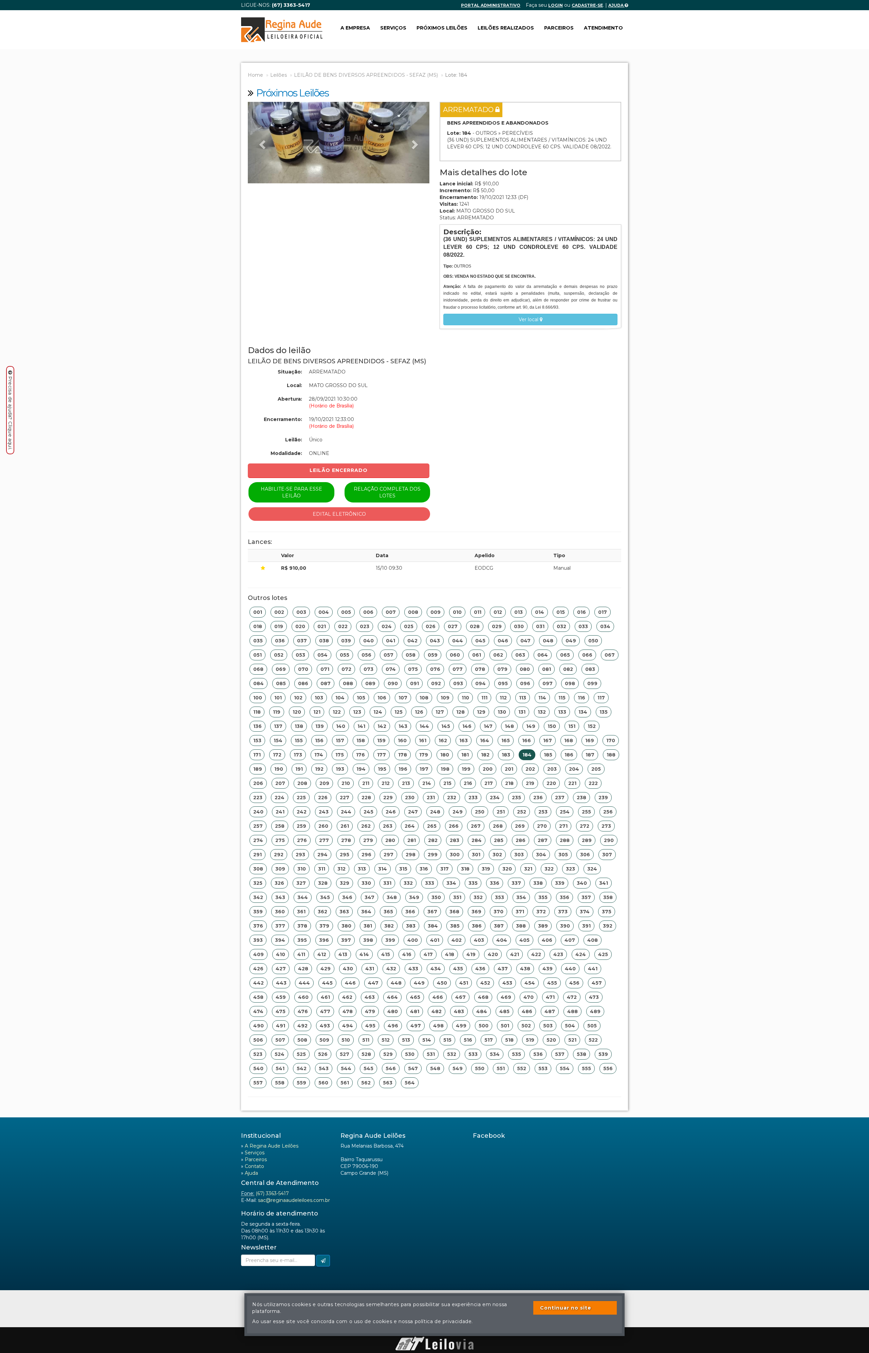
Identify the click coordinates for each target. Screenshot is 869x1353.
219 (530, 783)
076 (435, 669)
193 (340, 769)
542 (302, 1068)
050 (593, 641)
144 (424, 726)
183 (506, 755)
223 (257, 797)
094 (480, 683)
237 (560, 797)
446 (350, 983)
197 (424, 769)
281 (411, 840)
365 (388, 912)
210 (345, 783)
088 (348, 683)
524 (279, 1054)
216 (468, 783)
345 (325, 897)
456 (574, 983)
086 (303, 683)
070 (303, 669)
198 (445, 769)
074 (391, 669)
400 (412, 940)
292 (278, 855)
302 (497, 855)
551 (501, 1068)
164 (484, 740)
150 (552, 726)
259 (301, 826)
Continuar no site (565, 1308)
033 (583, 626)
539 (603, 1054)
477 (325, 1011)
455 (552, 983)
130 (502, 712)
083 (590, 669)
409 (258, 954)
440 (570, 969)
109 (445, 698)
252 (521, 812)
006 (368, 612)
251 (501, 812)
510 (345, 1040)
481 (414, 1011)
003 (301, 612)
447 (373, 983)
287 (543, 840)
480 (392, 1011)
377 (280, 926)
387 (499, 926)
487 (549, 1011)
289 (587, 840)
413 (342, 954)
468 (483, 997)
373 (563, 912)
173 (298, 755)
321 (528, 869)
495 (370, 1026)
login (555, 5)
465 (415, 997)
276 (302, 840)
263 (387, 826)
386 (477, 926)
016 (581, 612)
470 (528, 997)
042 (412, 641)
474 (258, 1011)
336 (494, 883)
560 (323, 1083)
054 (322, 655)
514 (426, 1040)
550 (479, 1068)
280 (390, 840)
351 (457, 897)
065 (565, 655)
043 (435, 641)
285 (498, 840)
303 (519, 855)
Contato (254, 1166)
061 (476, 655)
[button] (261, 142)
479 (370, 1011)
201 (509, 769)
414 (364, 954)
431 (369, 969)
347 (369, 897)
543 (324, 1068)
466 (437, 997)
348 (392, 897)
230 (409, 797)
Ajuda (616, 5)
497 (415, 1026)
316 (424, 869)
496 (393, 1026)
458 (258, 997)
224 (279, 797)
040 (368, 641)
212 (386, 783)
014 (539, 612)
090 (393, 683)
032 (561, 626)
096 (525, 683)
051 (257, 655)
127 (440, 712)
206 (258, 783)
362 (322, 912)
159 (381, 740)
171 (257, 755)
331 (387, 883)
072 (346, 669)
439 (547, 969)
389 (543, 926)
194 (361, 769)
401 (434, 940)
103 (319, 698)
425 (603, 954)
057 (388, 655)
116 (581, 698)
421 (514, 954)
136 (257, 726)
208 (302, 783)
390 (565, 926)
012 (498, 612)
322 (549, 869)
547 (413, 1068)
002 (279, 612)
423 (558, 954)
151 (571, 726)
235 (516, 797)
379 (324, 926)
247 (413, 812)
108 (424, 698)
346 (347, 897)
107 (403, 698)
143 (403, 726)
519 (530, 1040)
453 (507, 983)
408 (592, 940)
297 (388, 855)
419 (471, 954)
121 (316, 712)
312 (341, 869)
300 (455, 855)
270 (542, 826)
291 (257, 855)
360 (280, 912)
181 (465, 755)
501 (505, 1026)
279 (368, 840)
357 (586, 897)
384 (433, 926)
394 (280, 940)
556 (608, 1068)
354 (521, 897)
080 (525, 669)
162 (443, 740)
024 (387, 626)
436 (480, 969)
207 (280, 783)
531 (431, 1054)
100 (257, 698)
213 (406, 783)
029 (497, 626)
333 (429, 883)
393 (258, 940)
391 (586, 926)
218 (509, 783)
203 (552, 769)
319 (486, 869)
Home (255, 75)
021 (321, 626)
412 (321, 954)
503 (548, 1026)
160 (402, 740)
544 (346, 1068)
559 (301, 1083)
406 (547, 940)
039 (346, 641)
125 (398, 712)
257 (258, 826)
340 (582, 883)
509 (324, 1040)
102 (298, 698)
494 (347, 1026)
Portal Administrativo (490, 5)
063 (520, 655)
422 (536, 954)
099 (592, 683)
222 (593, 783)
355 (543, 897)
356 (564, 897)
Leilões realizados (506, 28)
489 (595, 1011)
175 (339, 755)
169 (589, 740)
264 (410, 826)
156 (319, 740)
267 (476, 826)
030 (519, 626)
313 (362, 869)
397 (346, 940)
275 (280, 840)
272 (584, 826)
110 (465, 698)
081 (546, 669)
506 (258, 1040)
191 (299, 769)
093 (458, 683)
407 (570, 940)
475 (280, 1011)
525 (301, 1054)
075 (413, 669)
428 (303, 969)
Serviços (393, 28)
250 (479, 812)
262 (366, 826)
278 (346, 840)
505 (592, 1026)
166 (526, 740)
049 (571, 641)
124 (377, 712)
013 (518, 612)
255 (586, 812)
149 (530, 726)
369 (476, 912)
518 (509, 1040)
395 (302, 940)
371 (520, 912)
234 (495, 797)
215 (447, 783)
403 (479, 940)
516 (468, 1040)
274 (258, 840)
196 (403, 769)
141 (361, 726)
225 (301, 797)
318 (465, 869)
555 (586, 1068)
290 (609, 840)
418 (449, 954)
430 (348, 969)
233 (473, 797)
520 (551, 1040)
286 (520, 840)
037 (302, 641)
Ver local (529, 319)
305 (563, 855)
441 (592, 969)
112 (503, 698)
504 (570, 1026)
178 (402, 755)
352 (478, 897)
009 (435, 612)
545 (368, 1068)
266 (454, 826)
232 (451, 797)
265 (432, 826)
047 (525, 641)
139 (319, 726)
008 (413, 612)
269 (520, 826)
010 (457, 612)
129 (481, 712)
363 (344, 912)
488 (572, 1011)
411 (301, 954)
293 (300, 855)
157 (340, 740)
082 (568, 669)
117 (601, 698)
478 (348, 1011)
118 (257, 712)
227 (344, 797)
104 (340, 698)
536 (538, 1054)
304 (541, 855)
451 (463, 983)
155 (299, 740)
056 (366, 655)
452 (485, 983)
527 (344, 1054)
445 (327, 983)
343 (280, 897)
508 (302, 1040)
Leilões (278, 75)
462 (347, 997)
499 (461, 1026)
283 (454, 840)
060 (455, 655)
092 (436, 683)
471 (550, 997)
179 (423, 755)
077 (457, 669)
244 (346, 812)
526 (323, 1054)
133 (562, 712)
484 (481, 1011)
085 (281, 683)
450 (442, 983)
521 (572, 1040)
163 (463, 740)
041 (390, 641)
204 (574, 769)
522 (593, 1040)
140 (340, 726)
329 (344, 883)
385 (455, 926)
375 (606, 912)
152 (592, 726)
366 (410, 912)
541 (280, 1068)
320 (507, 869)
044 (457, 641)
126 (419, 712)
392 (607, 926)
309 (280, 869)
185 (548, 755)
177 (381, 755)
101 (278, 698)
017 (602, 612)
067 (610, 655)
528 (366, 1054)
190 (278, 769)
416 (406, 954)
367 (432, 912)
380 (346, 926)
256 (608, 812)
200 (488, 769)
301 (476, 855)
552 (521, 1068)
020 (300, 626)
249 (457, 812)
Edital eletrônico (339, 514)
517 (488, 1040)
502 (526, 1026)
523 (257, 1054)
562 (366, 1083)
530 (409, 1054)
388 (521, 926)
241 (280, 812)
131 (521, 712)
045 (480, 641)
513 (406, 1040)
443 (281, 983)
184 (527, 755)
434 (435, 969)
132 (542, 712)
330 (366, 883)
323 (570, 869)
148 (509, 726)
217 (488, 783)
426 (258, 969)
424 (580, 954)
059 (433, 655)
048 (548, 641)
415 (385, 954)
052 (278, 655)
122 (337, 712)
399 (390, 940)
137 (278, 726)
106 (381, 698)
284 (477, 840)
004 (323, 612)
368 (454, 912)
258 (279, 826)
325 (257, 883)
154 (278, 740)
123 (357, 712)
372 (541, 912)
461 (325, 997)
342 (258, 897)
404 (501, 940)
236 (538, 797)
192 (319, 769)
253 (543, 812)
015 (560, 612)
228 (366, 797)
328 (323, 883)
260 (323, 826)
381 (368, 926)
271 (563, 826)
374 (585, 912)
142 (381, 726)
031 (540, 626)
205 (596, 769)
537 (560, 1054)
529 (388, 1054)
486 (527, 1011)
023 (364, 626)
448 (396, 983)
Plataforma (434, 1333)
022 (343, 626)
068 (258, 669)
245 (368, 812)
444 (304, 983)
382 (389, 926)
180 (444, 755)
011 (477, 612)
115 (562, 698)
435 (458, 969)
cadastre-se (587, 5)
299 (433, 855)
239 (603, 797)
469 (506, 997)
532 (451, 1054)
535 (516, 1054)
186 (569, 755)
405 (524, 940)
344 (302, 897)
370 (498, 912)
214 (426, 783)
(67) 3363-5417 (272, 1193)
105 (361, 698)
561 (344, 1083)
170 (610, 740)
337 (516, 883)
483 (459, 1011)
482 (436, 1011)
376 (258, 926)
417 (428, 954)
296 (366, 855)
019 (278, 626)
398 (368, 940)
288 (565, 840)
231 (431, 797)
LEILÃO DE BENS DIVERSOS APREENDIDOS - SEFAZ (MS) (366, 75)
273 (606, 826)
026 (431, 626)
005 (346, 612)
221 (572, 783)
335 (473, 883)
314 (382, 869)
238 (581, 797)
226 (323, 797)
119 (276, 712)
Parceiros (559, 28)
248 (435, 812)
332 (408, 883)
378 (302, 926)
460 (303, 997)
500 (483, 1026)
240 (258, 812)
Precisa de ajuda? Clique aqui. (10, 413)
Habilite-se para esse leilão (291, 492)
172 (277, 755)
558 (279, 1083)
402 (456, 940)
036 (280, 641)
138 (299, 726)
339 (560, 883)
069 (281, 669)
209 (324, 783)
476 (303, 1011)
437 (503, 969)
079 (502, 669)
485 (504, 1011)
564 (410, 1083)
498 (438, 1026)
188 (611, 755)
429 (325, 969)
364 (366, 912)
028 (475, 626)
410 (280, 954)
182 (485, 755)
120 (297, 712)
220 (551, 783)
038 (324, 641)
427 (281, 969)
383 (410, 926)
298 (410, 855)
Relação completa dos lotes (387, 492)
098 (570, 683)
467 (460, 997)
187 (590, 755)
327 (301, 883)
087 (325, 683)
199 (466, 769)
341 (603, 883)
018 (257, 626)
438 (525, 969)
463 (370, 997)
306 (585, 855)
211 (365, 783)
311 (321, 869)
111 (484, 698)
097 (547, 683)
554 (565, 1068)
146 (467, 726)
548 (435, 1068)
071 (324, 669)
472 (572, 997)
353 (499, 897)
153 (257, 740)
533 (473, 1054)
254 (565, 812)
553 (543, 1068)
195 (382, 769)
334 (451, 883)
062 (498, 655)
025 (408, 626)
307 (607, 855)
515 (447, 1040)
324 (592, 869)
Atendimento (603, 28)
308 (258, 869)
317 (444, 869)
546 (391, 1068)
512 (386, 1040)
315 (403, 869)
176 (360, 755)
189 (257, 769)
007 (391, 612)
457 (597, 983)
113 (522, 698)
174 (318, 755)
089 (370, 683)
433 (413, 969)
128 (460, 712)
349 (414, 897)
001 (257, 612)
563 (387, 1083)
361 (301, 912)
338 (538, 883)
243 (324, 812)
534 (495, 1054)
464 (392, 997)
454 (529, 983)
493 (325, 1026)
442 (258, 983)
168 (568, 740)
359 (258, 912)
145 (445, 726)
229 (388, 797)
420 (493, 954)
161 (422, 740)
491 (280, 1026)
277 (324, 840)
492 (302, 1026)
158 (360, 740)
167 (547, 740)
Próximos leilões (442, 28)
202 (530, 769)
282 (433, 840)
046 (503, 641)
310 (301, 869)
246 (391, 812)
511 (365, 1040)
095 (503, 683)
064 (542, 655)
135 (603, 712)
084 (258, 683)
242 (302, 812)
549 (457, 1068)
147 (488, 726)
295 (344, 855)
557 (258, 1083)
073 (368, 669)
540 (258, 1068)
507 (280, 1040)
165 (505, 740)
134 (582, 712)
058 (410, 655)
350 (436, 897)
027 (453, 626)
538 (581, 1054)
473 (594, 997)
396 (324, 940)
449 (419, 983)
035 (258, 641)
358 (608, 897)
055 (344, 655)
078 (480, 669)
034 (605, 626)
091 (414, 683)
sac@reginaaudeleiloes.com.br (294, 1200)
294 (322, 855)
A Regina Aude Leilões (271, 1146)
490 (258, 1026)
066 (587, 655)
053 (300, 655)
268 (498, 826)
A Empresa (355, 28)
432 (391, 969)
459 (281, 997)
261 (344, 826)
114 (542, 698)
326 (279, 883)
